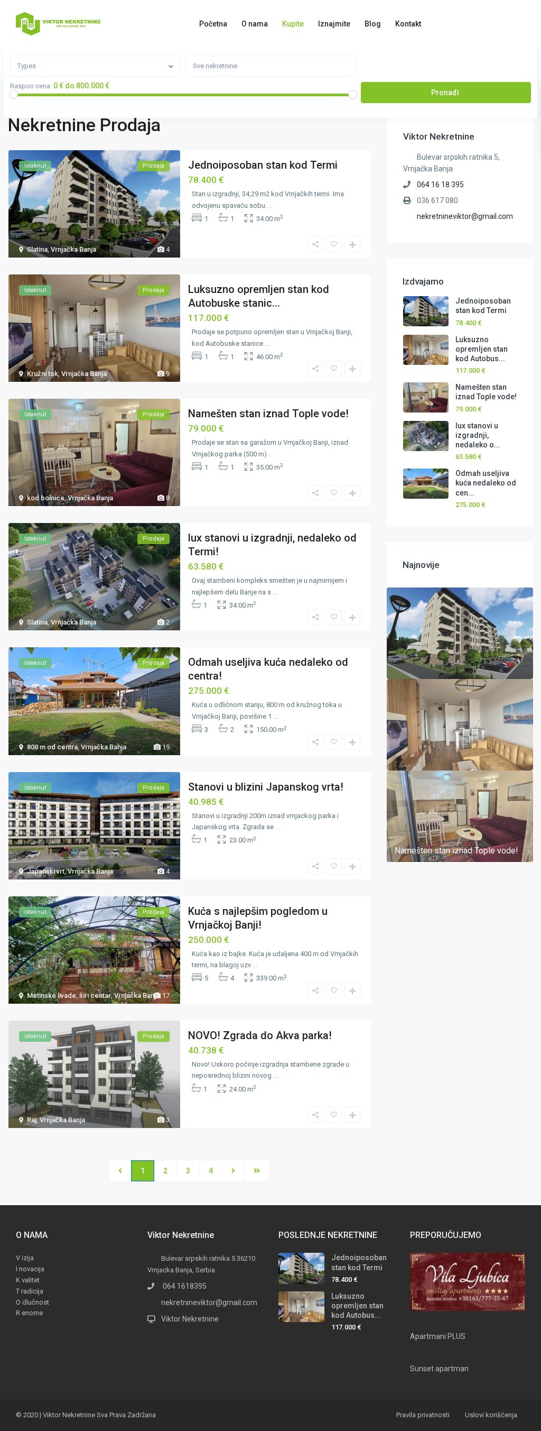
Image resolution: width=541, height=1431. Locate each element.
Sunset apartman (439, 1368)
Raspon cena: (31, 86)
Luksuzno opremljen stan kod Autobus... (481, 349)
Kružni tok (42, 374)
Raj (31, 1120)
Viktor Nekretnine (190, 1319)
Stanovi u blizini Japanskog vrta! (265, 787)
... (270, 205)
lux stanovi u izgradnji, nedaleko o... (477, 435)
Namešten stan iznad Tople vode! (268, 413)
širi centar (95, 995)
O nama (254, 24)
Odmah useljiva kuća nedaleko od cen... (485, 483)
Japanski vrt (45, 871)
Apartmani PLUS (437, 1336)
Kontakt (408, 24)
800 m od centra (52, 747)
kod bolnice (45, 498)
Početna (213, 24)
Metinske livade (51, 995)
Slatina (37, 249)
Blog (373, 24)
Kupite (293, 24)
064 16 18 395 (440, 184)
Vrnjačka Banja (73, 249)
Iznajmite (334, 24)
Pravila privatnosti (423, 1415)
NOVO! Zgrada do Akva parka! (260, 1035)
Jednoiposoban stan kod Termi (263, 165)
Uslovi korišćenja (491, 1415)
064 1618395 (184, 1286)
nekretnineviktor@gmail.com (465, 216)
